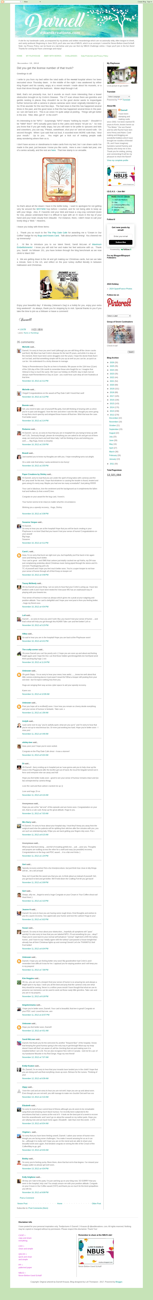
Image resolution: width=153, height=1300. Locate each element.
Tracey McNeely (29, 583)
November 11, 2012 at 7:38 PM (35, 970)
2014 (112, 407)
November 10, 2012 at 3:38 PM (35, 514)
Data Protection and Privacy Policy (94, 56)
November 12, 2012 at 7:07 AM (35, 1057)
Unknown (26, 671)
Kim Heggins (28, 978)
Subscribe (121, 242)
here (53, 150)
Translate (126, 100)
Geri (24, 864)
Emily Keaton (28, 1066)
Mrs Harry (26, 822)
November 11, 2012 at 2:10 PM (35, 901)
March (112, 452)
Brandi (25, 453)
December (114, 418)
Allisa (24, 634)
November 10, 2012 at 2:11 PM (35, 381)
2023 (112, 374)
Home (59, 1204)
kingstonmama (29, 1005)
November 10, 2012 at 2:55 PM (35, 466)
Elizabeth (26, 1105)
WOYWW (41, 209)
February (113, 455)
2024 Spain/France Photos (120, 289)
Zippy (24, 1087)
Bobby (25, 1159)
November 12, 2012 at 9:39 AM (35, 1078)
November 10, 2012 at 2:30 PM (35, 444)
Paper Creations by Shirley (34, 474)
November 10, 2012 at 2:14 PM (35, 421)
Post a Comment (27, 1198)
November (114, 422)
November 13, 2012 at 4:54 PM (35, 1169)
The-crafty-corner (30, 650)
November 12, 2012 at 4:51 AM (35, 1031)
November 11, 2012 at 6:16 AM (35, 795)
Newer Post (22, 1204)
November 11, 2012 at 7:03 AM (35, 813)
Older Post (96, 1204)
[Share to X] (37, 329)
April (111, 448)
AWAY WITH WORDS (52, 56)
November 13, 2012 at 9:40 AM (35, 1150)
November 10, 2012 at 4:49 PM (35, 575)
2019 (112, 389)
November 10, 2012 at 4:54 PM (35, 607)
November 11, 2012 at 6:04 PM (35, 949)
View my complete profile (117, 160)
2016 (112, 400)
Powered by (115, 249)
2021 (112, 381)
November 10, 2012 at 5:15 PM (35, 625)
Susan (25, 928)
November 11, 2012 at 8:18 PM (35, 996)
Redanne (26, 429)
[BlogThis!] (35, 329)
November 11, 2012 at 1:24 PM (35, 856)
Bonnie (25, 405)
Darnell (124, 110)
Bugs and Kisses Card (48, 235)
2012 (112, 415)
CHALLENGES (71, 56)
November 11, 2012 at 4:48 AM (35, 734)
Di (23, 764)
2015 (112, 404)
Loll (24, 615)
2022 (112, 377)
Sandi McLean (28, 1039)
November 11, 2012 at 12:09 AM (35, 694)
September (114, 429)
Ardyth (25, 721)
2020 (112, 385)
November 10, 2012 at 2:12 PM (35, 397)
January (113, 459)
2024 (112, 370)
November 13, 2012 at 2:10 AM (35, 1097)
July (111, 437)
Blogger (119, 1282)
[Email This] (32, 329)
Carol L (25, 552)
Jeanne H (26, 909)
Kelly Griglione (29, 1177)
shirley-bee (27, 742)
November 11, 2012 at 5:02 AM (35, 755)
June (111, 440)
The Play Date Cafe (57, 232)
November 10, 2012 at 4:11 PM (35, 543)
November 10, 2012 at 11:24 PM (35, 662)
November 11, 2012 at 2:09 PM (35, 882)
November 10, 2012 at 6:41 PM (35, 641)
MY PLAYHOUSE (33, 56)
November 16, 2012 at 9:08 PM (35, 1192)
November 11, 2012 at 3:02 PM (35, 919)
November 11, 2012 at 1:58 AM (35, 713)
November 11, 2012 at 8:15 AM (35, 835)
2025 (112, 366)
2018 (112, 392)
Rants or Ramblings (31, 333)
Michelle (26, 347)
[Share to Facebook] (39, 329)
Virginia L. (26, 1132)
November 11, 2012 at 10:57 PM (35, 1015)
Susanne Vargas (29, 522)
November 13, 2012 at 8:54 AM (35, 1123)
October (112, 425)
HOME (19, 56)
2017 (112, 396)
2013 (112, 411)
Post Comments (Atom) (38, 1208)
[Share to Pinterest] (42, 329)
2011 (112, 464)
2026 (112, 362)
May (111, 444)
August (112, 433)
